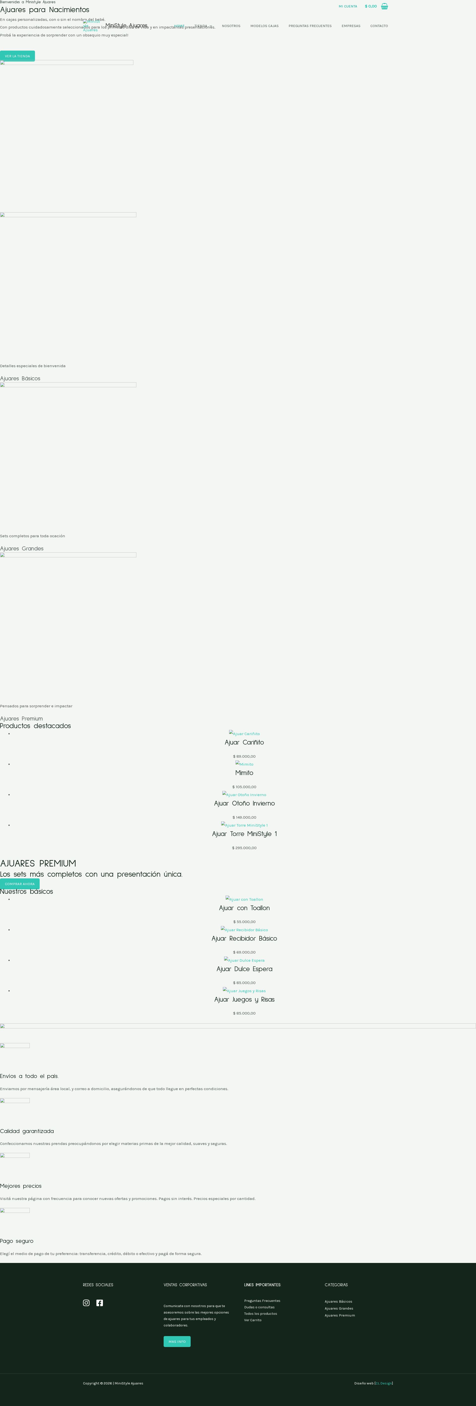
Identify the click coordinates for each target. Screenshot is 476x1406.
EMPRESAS (351, 26)
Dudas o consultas (259, 1307)
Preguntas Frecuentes (262, 1301)
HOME (179, 26)
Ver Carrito (253, 1320)
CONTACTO (379, 26)
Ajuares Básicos (20, 379)
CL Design (384, 1383)
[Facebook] (99, 1302)
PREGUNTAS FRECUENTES (310, 26)
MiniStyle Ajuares (126, 26)
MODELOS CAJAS (264, 26)
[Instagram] (86, 1302)
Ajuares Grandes (22, 549)
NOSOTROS (231, 26)
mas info (177, 1341)
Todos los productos (260, 1314)
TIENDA (201, 26)
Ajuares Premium (21, 719)
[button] (348, 5)
